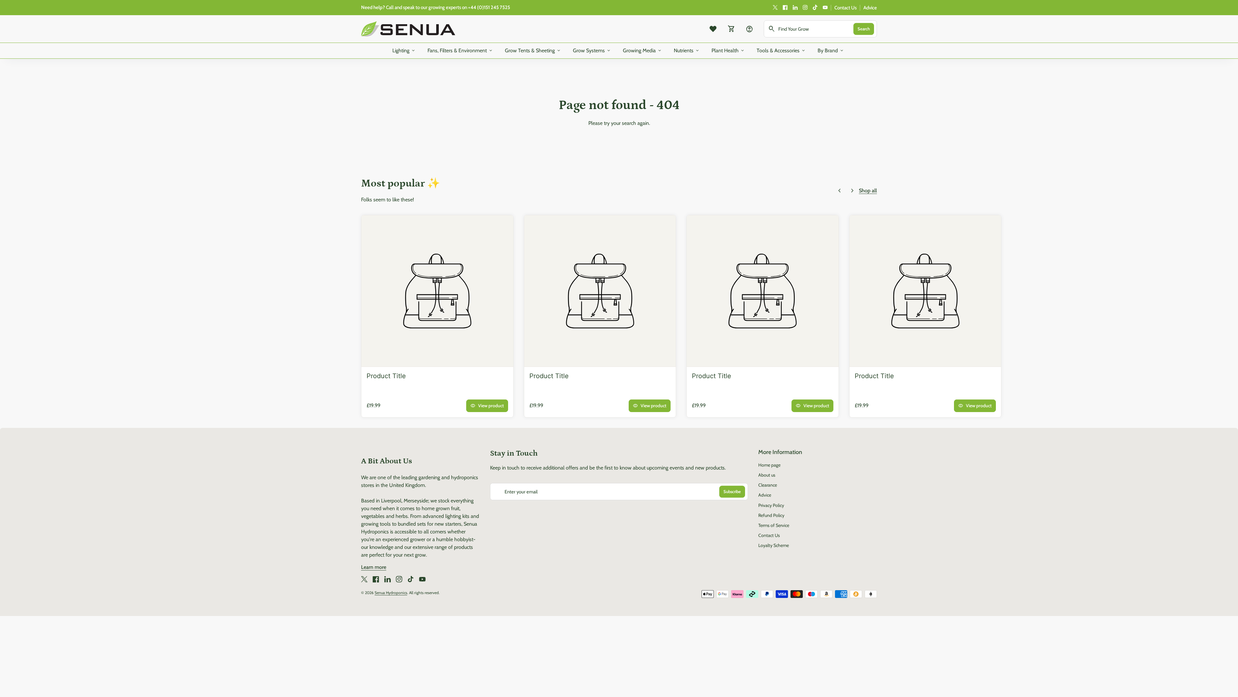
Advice (870, 8)
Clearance (767, 485)
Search (864, 28)
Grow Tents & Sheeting (533, 50)
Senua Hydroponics (391, 592)
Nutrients (687, 50)
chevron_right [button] (852, 191)
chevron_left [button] (839, 191)
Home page (769, 465)
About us (766, 475)
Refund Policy (771, 515)
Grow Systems (592, 50)
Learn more (373, 567)
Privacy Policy (771, 505)
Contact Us (845, 8)
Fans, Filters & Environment (460, 50)
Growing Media (642, 50)
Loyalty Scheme (773, 545)
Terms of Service (773, 525)
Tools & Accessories (781, 50)
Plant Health (728, 50)
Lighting (404, 50)
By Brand (831, 50)
